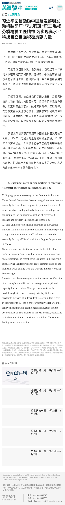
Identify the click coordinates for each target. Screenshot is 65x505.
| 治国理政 (14, 14)
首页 (5, 14)
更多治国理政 (9, 363)
